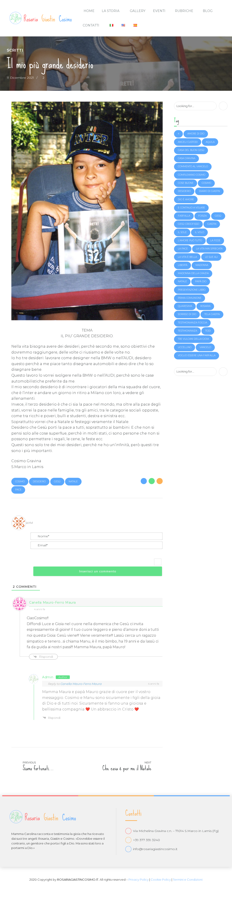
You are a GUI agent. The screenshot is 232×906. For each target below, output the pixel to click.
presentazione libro (191, 289)
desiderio (39, 481)
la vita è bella (187, 257)
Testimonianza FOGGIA (192, 322)
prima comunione (189, 297)
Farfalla (184, 215)
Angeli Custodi (188, 142)
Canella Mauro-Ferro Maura (81, 684)
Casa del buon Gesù (191, 150)
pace (18, 489)
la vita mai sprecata (209, 248)
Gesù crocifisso (188, 223)
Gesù (57, 481)
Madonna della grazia (193, 273)
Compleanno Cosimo (191, 174)
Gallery (137, 11)
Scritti (15, 50)
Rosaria (205, 306)
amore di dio (195, 133)
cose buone (185, 183)
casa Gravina (186, 158)
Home (89, 11)
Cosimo (20, 481)
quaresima (185, 306)
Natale (73, 481)
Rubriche (184, 11)
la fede (215, 240)
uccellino (184, 347)
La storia (110, 11)
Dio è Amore (186, 199)
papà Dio (200, 281)
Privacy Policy (138, 879)
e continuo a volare (191, 207)
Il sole (182, 232)
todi (208, 330)
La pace (183, 248)
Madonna (202, 265)
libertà (182, 265)
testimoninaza (187, 330)
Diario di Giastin (209, 191)
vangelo (205, 347)
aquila (210, 142)
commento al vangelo (193, 166)
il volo (199, 232)
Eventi (159, 11)
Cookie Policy (161, 879)
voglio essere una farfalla (196, 355)
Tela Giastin (212, 314)
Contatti (91, 25)
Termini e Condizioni (188, 879)
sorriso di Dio (187, 314)
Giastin (211, 223)
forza (202, 215)
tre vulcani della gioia (193, 338)
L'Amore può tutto (190, 240)
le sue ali (211, 257)
